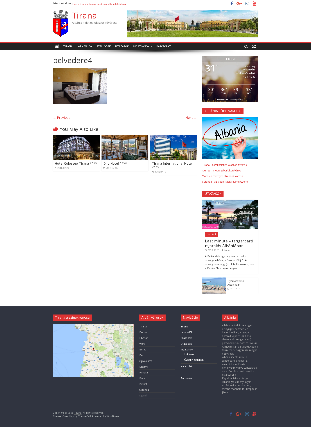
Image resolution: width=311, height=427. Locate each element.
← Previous (61, 117)
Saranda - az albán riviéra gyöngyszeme (225, 181)
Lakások (189, 354)
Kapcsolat (163, 46)
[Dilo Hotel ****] (125, 137)
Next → (191, 117)
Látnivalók (84, 46)
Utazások (122, 46)
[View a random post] (254, 46)
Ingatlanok (141, 46)
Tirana (84, 15)
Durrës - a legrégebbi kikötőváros (221, 170)
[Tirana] (57, 46)
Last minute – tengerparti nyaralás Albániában (229, 243)
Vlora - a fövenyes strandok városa (222, 176)
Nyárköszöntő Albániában (235, 282)
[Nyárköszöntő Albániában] (214, 279)
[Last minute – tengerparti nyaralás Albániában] (230, 201)
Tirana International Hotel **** (90, 3)
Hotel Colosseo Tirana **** (76, 163)
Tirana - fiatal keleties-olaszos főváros (224, 165)
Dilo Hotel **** (115, 163)
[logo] (230, 119)
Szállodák (104, 46)
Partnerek (186, 378)
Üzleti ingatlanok (194, 359)
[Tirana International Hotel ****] (173, 137)
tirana (227, 250)
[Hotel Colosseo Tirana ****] (76, 137)
